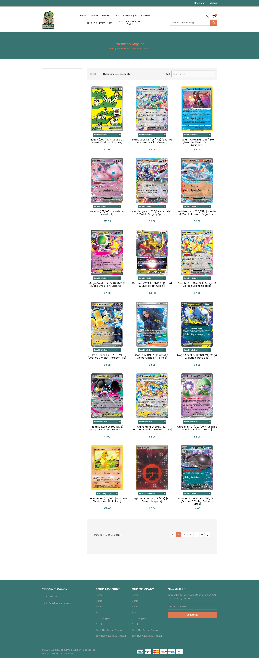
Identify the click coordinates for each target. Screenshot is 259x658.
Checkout (199, 3)
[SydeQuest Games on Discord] (54, 3)
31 (202, 534)
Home (99, 594)
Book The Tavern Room (109, 630)
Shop (98, 612)
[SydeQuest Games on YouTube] (49, 3)
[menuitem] (83, 15)
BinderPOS (67, 653)
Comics (100, 624)
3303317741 (50, 596)
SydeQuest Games (119, 48)
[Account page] (207, 17)
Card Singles (103, 618)
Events (99, 606)
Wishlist (214, 3)
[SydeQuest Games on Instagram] (43, 3)
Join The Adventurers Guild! (111, 635)
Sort (168, 74)
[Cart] (214, 17)
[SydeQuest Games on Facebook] (37, 3)
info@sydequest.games (57, 603)
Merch (99, 600)
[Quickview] (90, 151)
